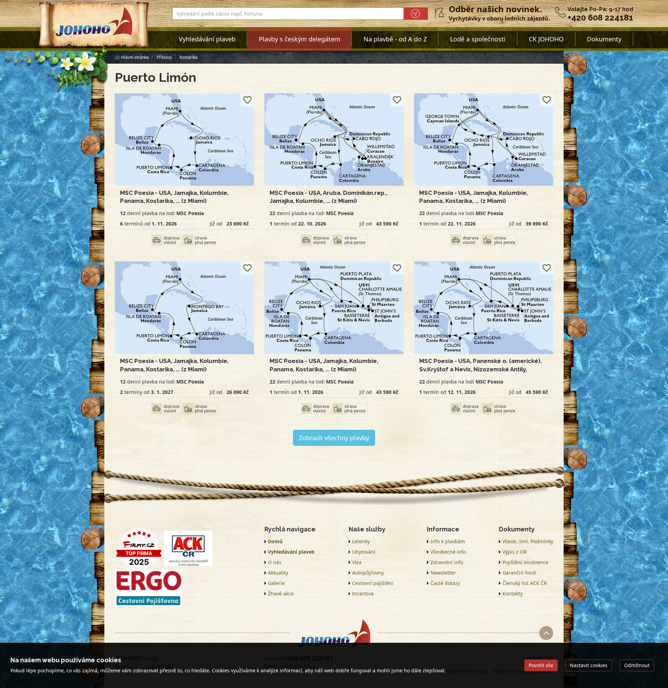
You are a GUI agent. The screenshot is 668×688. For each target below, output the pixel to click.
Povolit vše (541, 665)
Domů (275, 541)
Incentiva (363, 593)
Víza (356, 562)
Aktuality (278, 572)
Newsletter (443, 572)
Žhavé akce (281, 593)
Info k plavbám (447, 541)
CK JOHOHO (546, 39)
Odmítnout (637, 665)
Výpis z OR (514, 551)
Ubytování (363, 551)
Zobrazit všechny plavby (334, 438)
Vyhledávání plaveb (207, 39)
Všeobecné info (448, 551)
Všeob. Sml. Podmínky (527, 541)
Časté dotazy (445, 583)
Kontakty (512, 593)
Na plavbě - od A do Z (395, 39)
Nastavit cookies (588, 665)
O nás (274, 562)
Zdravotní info (446, 562)
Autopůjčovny (368, 572)
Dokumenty (604, 39)
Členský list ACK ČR (524, 583)
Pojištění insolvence (525, 562)
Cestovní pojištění (372, 583)
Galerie (276, 583)
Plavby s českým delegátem (299, 39)
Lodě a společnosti (478, 39)
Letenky (361, 541)
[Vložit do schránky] (247, 99)
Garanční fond (519, 572)
